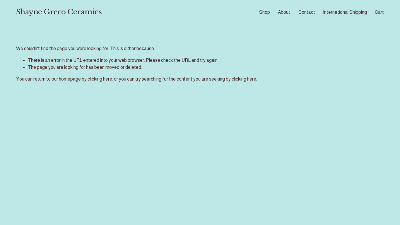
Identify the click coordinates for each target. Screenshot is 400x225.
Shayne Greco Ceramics (59, 12)
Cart (379, 12)
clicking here (100, 78)
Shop (264, 12)
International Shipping (345, 12)
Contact (306, 12)
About (284, 12)
